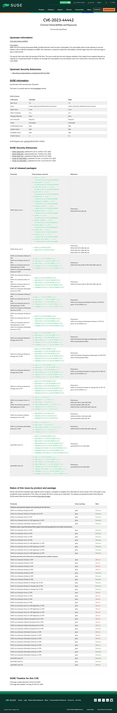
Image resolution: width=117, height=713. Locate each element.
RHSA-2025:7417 (18, 156)
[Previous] (53, 29)
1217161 (27, 141)
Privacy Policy (100, 709)
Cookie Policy (109, 709)
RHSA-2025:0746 (18, 151)
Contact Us (97, 9)
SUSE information (19, 80)
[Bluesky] (111, 700)
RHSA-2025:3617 (18, 154)
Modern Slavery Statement (35, 700)
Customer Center (80, 2)
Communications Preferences (58, 700)
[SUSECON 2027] (65, 2)
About (46, 700)
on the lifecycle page (43, 496)
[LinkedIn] (107, 700)
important (38, 88)
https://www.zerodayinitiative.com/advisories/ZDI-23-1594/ (31, 73)
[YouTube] (95, 700)
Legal (25, 700)
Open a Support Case (14, 709)
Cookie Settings (90, 709)
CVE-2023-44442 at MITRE (19, 41)
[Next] (65, 29)
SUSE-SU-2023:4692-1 (20, 158)
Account (92, 2)
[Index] (59, 29)
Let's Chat (78, 700)
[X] (103, 700)
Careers (20, 700)
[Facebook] (99, 700)
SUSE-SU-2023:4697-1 (20, 161)
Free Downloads (109, 9)
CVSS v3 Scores (14, 96)
